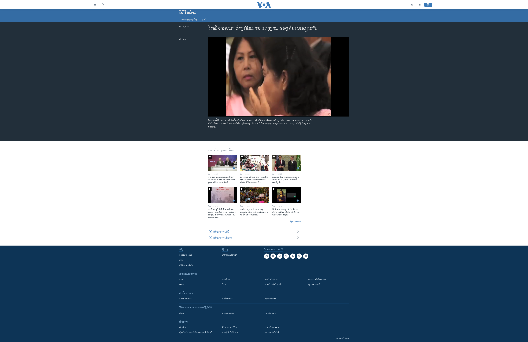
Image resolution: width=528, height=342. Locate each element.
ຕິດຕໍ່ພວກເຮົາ (227, 298)
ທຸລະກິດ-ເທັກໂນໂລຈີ (273, 284)
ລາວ (181, 279)
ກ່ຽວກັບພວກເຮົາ (185, 298)
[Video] (420, 5)
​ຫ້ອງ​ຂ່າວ (182, 327)
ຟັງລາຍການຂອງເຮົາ (229, 255)
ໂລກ (224, 284)
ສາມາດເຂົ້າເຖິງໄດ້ (272, 332)
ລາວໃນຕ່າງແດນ (271, 279)
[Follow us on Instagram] (279, 256)
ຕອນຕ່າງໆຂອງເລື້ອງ (189, 19)
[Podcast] (299, 256)
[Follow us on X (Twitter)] (286, 256)
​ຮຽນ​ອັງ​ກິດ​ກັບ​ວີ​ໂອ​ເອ (230, 332)
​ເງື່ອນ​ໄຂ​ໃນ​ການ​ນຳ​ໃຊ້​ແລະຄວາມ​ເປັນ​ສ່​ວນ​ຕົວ (196, 332)
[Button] (182, 39)
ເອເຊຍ (181, 284)
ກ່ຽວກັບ (204, 19)
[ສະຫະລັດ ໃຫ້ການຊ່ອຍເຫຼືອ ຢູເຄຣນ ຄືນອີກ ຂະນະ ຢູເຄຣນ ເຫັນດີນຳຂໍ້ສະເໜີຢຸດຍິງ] (286, 163)
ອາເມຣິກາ (226, 279)
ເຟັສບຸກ (182, 313)
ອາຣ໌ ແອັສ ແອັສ (228, 313)
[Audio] (412, 5)
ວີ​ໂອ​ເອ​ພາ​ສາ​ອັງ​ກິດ (229, 327)
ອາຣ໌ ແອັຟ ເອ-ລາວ (272, 327)
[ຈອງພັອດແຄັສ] (305, 256)
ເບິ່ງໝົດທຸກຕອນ (295, 221)
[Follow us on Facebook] (266, 256)
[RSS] (292, 256)
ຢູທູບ (181, 260)
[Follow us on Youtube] (273, 256)
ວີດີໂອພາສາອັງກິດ (186, 265)
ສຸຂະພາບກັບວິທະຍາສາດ (317, 279)
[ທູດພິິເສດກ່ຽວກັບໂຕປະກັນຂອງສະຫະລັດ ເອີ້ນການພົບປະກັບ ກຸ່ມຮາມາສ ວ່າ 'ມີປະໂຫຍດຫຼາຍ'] (254, 195)
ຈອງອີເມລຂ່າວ (270, 313)
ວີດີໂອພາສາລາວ (185, 255)
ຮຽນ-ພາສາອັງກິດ (314, 284)
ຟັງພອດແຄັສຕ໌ (270, 298)
